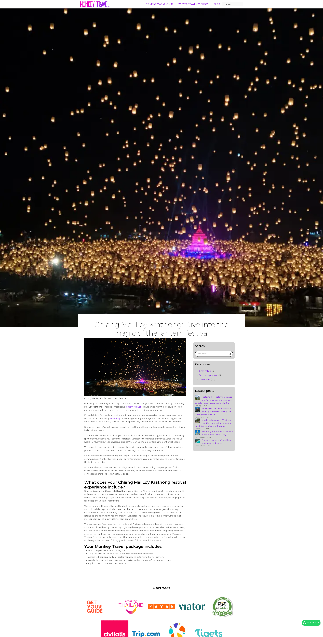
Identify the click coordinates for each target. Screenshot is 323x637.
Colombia (205, 371)
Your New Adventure (159, 4)
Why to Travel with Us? (193, 4)
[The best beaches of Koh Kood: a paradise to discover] (197, 441)
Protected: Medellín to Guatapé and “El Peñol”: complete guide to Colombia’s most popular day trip (213, 400)
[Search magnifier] (230, 354)
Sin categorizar (208, 375)
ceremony (115, 418)
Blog (217, 4)
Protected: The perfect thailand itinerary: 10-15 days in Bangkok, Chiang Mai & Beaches (213, 411)
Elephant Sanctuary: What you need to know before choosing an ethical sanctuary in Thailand (213, 423)
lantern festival (133, 407)
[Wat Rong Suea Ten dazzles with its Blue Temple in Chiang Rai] (197, 432)
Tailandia (204, 379)
